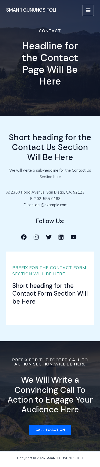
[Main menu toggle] (88, 10)
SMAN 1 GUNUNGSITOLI (31, 10)
